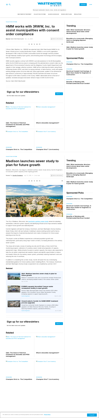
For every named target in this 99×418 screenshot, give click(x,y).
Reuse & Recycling (66, 14)
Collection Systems (40, 14)
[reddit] (37, 44)
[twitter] (34, 44)
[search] (10, 4)
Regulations (77, 14)
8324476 (13, 274)
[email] (39, 44)
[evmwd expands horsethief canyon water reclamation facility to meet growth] (14, 289)
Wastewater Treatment (24, 14)
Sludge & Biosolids (53, 14)
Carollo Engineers (18, 175)
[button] (7, 4)
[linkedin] (31, 44)
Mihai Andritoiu (49, 186)
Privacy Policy (47, 414)
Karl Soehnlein (15, 274)
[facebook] (29, 44)
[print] (62, 44)
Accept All (92, 415)
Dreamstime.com (57, 186)
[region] (49, 415)
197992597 (42, 186)
